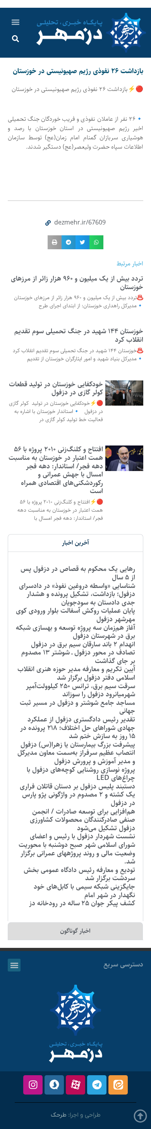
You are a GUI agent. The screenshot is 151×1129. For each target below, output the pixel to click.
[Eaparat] (75, 1085)
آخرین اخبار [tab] (75, 543)
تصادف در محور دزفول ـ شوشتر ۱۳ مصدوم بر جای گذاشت (78, 656)
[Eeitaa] (118, 1085)
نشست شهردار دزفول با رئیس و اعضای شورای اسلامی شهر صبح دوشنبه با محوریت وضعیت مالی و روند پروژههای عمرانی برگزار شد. (77, 849)
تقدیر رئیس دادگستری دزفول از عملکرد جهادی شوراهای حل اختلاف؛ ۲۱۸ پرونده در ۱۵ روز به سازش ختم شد (77, 728)
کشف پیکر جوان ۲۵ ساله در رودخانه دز (82, 903)
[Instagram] (33, 1085)
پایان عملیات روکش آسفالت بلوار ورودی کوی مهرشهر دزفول (75, 615)
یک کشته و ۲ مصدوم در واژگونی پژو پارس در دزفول (78, 799)
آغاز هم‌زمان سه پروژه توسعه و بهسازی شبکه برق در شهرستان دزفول (75, 632)
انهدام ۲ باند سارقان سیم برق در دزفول (83, 644)
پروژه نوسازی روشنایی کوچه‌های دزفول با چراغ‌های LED (81, 774)
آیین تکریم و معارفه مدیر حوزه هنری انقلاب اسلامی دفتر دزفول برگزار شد (76, 673)
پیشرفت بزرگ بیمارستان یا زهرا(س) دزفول (78, 744)
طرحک (59, 1115)
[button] (15, 21)
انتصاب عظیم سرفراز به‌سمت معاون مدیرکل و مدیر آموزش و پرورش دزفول (76, 757)
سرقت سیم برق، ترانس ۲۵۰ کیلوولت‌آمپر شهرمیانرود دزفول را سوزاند (80, 690)
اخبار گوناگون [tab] (75, 931)
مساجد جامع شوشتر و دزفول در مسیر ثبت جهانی (77, 707)
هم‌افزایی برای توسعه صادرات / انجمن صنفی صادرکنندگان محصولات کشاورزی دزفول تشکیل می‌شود (82, 820)
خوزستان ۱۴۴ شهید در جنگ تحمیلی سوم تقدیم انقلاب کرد (78, 335)
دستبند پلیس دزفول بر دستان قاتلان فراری (77, 786)
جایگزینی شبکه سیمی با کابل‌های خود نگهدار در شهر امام (84, 891)
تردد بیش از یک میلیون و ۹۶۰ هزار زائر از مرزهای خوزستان (77, 283)
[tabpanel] (75, 736)
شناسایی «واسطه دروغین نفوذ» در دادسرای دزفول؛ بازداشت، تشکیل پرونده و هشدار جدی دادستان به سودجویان (77, 594)
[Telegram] (96, 1085)
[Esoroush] (54, 1085)
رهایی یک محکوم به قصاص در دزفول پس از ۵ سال (78, 573)
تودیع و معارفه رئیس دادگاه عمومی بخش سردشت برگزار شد (79, 874)
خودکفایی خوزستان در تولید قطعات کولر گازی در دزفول (56, 388)
